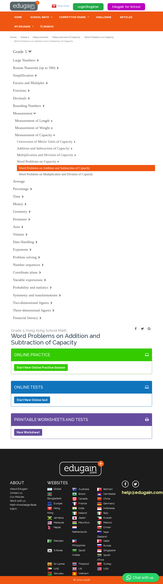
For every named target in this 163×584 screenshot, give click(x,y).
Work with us (17, 500)
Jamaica (59, 517)
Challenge (103, 17)
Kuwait (107, 517)
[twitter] (135, 484)
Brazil (82, 493)
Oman (107, 527)
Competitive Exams (72, 17)
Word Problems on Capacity (99, 37)
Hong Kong (62, 5)
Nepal (57, 527)
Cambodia (109, 493)
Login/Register (88, 7)
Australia (84, 489)
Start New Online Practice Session (41, 367)
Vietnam (84, 573)
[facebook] (125, 484)
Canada (83, 498)
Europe (58, 503)
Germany (108, 503)
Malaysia (59, 522)
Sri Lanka (59, 563)
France (83, 503)
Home (18, 17)
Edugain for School (126, 7)
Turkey (107, 563)
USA (106, 568)
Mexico (107, 522)
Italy (105, 512)
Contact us (16, 492)
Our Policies (17, 496)
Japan (82, 517)
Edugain (25, 6)
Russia (107, 545)
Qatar (106, 540)
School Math (39, 17)
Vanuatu (59, 573)
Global (57, 488)
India (81, 508)
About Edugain (19, 488)
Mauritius (84, 522)
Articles (126, 17)
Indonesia (109, 508)
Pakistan (59, 540)
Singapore (109, 550)
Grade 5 (24, 37)
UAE (56, 568)
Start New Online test (32, 400)
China (106, 498)
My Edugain (22, 26)
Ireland (83, 512)
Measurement (40, 37)
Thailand (84, 563)
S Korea (58, 550)
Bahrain (108, 489)
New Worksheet (28, 432)
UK (80, 568)
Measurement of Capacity (66, 37)
